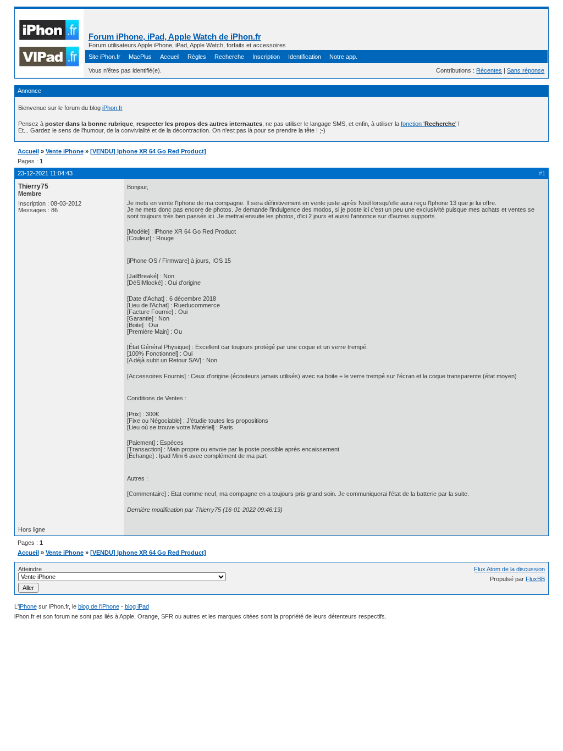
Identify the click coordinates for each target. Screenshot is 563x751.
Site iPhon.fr (104, 56)
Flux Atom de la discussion (509, 569)
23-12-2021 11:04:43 (45, 173)
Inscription (266, 56)
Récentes (489, 70)
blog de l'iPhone (98, 606)
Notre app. (343, 56)
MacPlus (140, 56)
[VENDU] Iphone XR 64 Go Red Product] (148, 151)
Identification (304, 56)
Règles (196, 56)
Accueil (169, 56)
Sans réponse (525, 70)
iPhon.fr (112, 107)
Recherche (229, 56)
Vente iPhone (65, 151)
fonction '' (428, 123)
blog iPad (137, 606)
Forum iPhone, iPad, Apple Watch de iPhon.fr (175, 36)
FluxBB (535, 579)
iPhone (28, 606)
